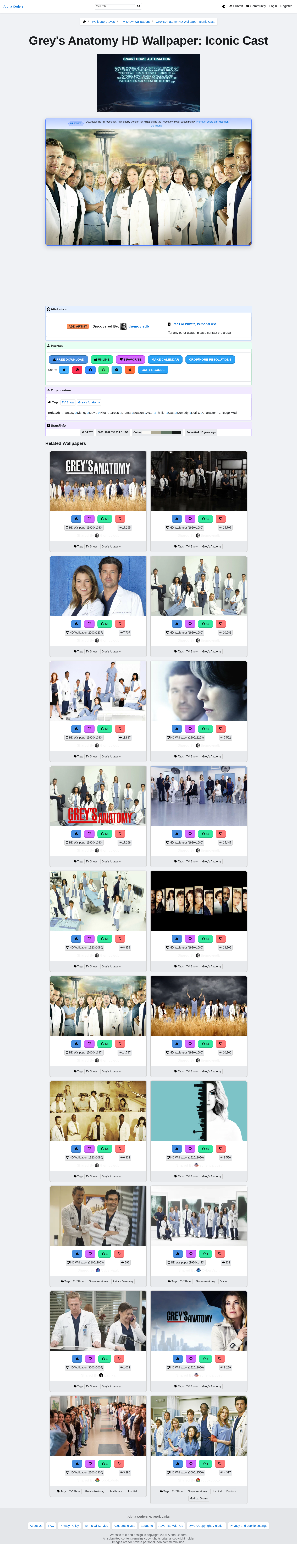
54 (207, 1044)
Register (286, 6)
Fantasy (68, 412)
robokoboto (110, 1480)
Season (138, 412)
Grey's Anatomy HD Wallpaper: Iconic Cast (185, 21)
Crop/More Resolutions (210, 359)
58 (106, 519)
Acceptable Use (124, 1525)
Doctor (224, 1281)
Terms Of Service (96, 1525)
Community (257, 6)
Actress (113, 412)
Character (209, 412)
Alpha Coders (13, 6)
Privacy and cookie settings (248, 1525)
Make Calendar (165, 359)
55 (207, 519)
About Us (36, 1525)
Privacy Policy (69, 1525)
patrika (110, 1375)
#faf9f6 (146, 432)
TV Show (68, 402)
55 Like (103, 359)
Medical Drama (199, 1498)
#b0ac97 (156, 432)
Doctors (231, 1491)
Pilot (102, 412)
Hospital (132, 1491)
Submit (237, 6)
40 (207, 1149)
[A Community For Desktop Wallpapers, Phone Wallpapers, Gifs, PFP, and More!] (84, 21)
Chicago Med (227, 412)
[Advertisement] (148, 275)
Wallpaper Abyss (103, 21)
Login (273, 6)
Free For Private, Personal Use (194, 324)
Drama (125, 412)
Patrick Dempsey (123, 1281)
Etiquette (147, 1525)
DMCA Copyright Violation (206, 1525)
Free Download (70, 359)
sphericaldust (211, 1165)
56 (106, 624)
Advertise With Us (170, 1525)
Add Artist (78, 326)
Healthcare (115, 1491)
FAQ (51, 1525)
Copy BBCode (153, 370)
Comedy (182, 412)
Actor (149, 412)
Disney (81, 412)
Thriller (160, 412)
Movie (92, 412)
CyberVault (110, 1270)
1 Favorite (132, 359)
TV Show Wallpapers (136, 21)
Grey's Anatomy (89, 402)
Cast (170, 412)
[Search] (139, 6)
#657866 (166, 432)
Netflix (195, 412)
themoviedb (138, 326)
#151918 (176, 432)
